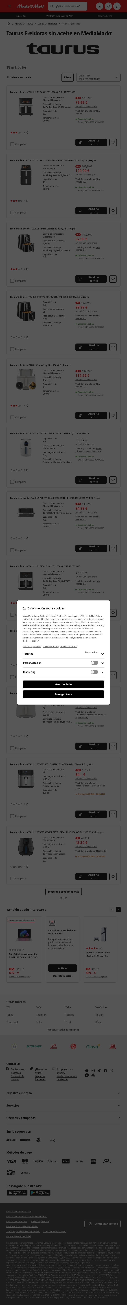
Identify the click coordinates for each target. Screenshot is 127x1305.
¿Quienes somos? (50, 646)
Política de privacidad (32, 646)
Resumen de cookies (68, 646)
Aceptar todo (63, 684)
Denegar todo (63, 694)
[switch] (94, 663)
